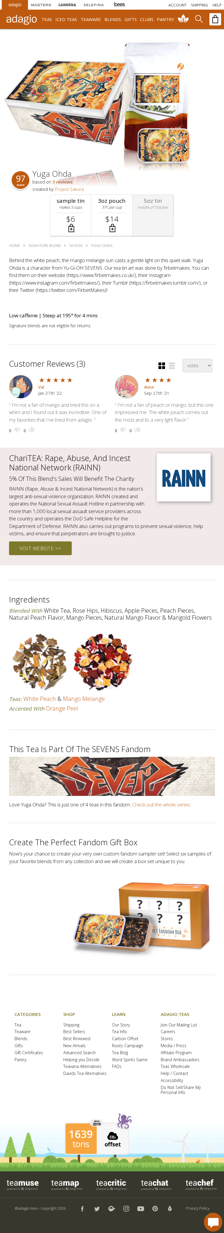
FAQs (117, 1066)
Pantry (20, 1059)
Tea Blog (120, 1052)
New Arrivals (74, 1045)
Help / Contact (174, 1073)
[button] (70, 215)
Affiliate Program (176, 1052)
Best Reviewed (76, 1038)
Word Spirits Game (130, 1059)
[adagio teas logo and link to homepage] (22, 19)
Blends (21, 1038)
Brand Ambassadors (180, 1059)
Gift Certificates (29, 1052)
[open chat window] (213, 1222)
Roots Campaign (127, 1045)
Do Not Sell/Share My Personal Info (181, 1090)
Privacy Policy (197, 1208)
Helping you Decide (81, 1059)
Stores (167, 1038)
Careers (168, 1031)
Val (41, 387)
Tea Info (119, 1031)
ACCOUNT (177, 5)
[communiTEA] (183, 19)
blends (112, 19)
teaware (90, 19)
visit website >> (40, 548)
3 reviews (62, 182)
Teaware (22, 1031)
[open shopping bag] (215, 19)
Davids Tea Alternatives (84, 1073)
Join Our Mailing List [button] (179, 1025)
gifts (131, 19)
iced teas (66, 19)
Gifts (19, 1045)
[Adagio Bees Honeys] (120, 5)
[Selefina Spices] (93, 5)
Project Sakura (69, 189)
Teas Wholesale (175, 1066)
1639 (81, 1134)
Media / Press (173, 1045)
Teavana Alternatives (82, 1066)
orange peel (62, 708)
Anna (149, 387)
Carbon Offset (125, 1038)
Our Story (121, 1025)
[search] (198, 19)
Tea (18, 1025)
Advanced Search (79, 1052)
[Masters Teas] (41, 5)
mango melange (84, 699)
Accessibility (172, 1080)
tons (80, 1144)
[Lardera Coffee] (67, 5)
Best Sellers (74, 1031)
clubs (146, 19)
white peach (39, 699)
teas (46, 19)
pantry (165, 19)
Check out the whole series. (161, 804)
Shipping (71, 1025)
